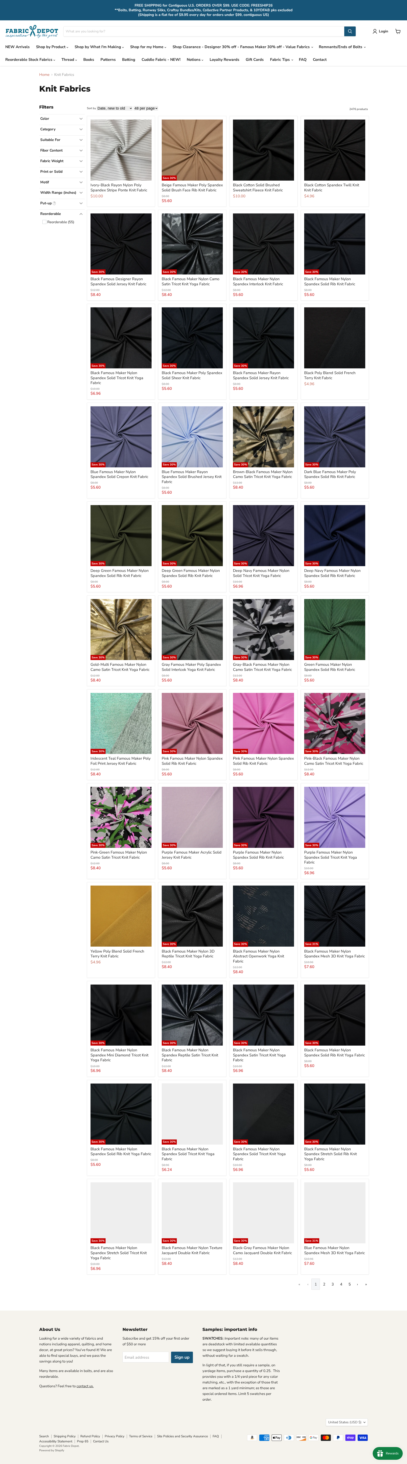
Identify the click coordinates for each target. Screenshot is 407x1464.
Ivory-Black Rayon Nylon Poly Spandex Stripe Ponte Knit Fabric (119, 187)
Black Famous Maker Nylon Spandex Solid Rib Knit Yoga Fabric (334, 1053)
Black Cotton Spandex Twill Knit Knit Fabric (331, 187)
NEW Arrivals (17, 46)
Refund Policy (90, 1436)
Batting (128, 59)
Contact (320, 59)
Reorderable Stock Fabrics (29, 59)
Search (44, 1436)
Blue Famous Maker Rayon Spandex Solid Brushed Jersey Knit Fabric (192, 476)
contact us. (85, 1386)
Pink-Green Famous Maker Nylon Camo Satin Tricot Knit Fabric (119, 855)
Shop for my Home (147, 46)
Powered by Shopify (51, 1450)
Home (44, 74)
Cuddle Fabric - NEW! (161, 59)
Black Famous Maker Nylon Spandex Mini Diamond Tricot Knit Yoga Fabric (119, 1055)
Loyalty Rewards (224, 59)
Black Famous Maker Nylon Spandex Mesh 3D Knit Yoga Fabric (334, 954)
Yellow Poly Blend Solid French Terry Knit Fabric (117, 954)
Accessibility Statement (55, 1441)
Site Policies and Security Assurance (182, 1436)
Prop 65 (82, 1441)
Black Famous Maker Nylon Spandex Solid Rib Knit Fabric (329, 281)
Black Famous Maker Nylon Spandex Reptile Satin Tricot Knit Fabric (190, 1055)
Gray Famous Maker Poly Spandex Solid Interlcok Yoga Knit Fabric (191, 667)
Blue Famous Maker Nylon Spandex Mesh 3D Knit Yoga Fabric (334, 1250)
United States (344, 1422)
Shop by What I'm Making (98, 46)
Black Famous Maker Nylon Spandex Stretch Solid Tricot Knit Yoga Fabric (119, 1252)
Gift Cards (255, 59)
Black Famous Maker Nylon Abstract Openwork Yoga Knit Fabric (258, 956)
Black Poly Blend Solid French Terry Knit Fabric (329, 375)
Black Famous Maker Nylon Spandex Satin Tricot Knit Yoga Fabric (259, 1055)
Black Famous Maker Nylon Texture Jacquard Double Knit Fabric (192, 1250)
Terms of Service (140, 1436)
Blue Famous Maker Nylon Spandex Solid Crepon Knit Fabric (119, 474)
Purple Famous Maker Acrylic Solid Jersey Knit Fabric (192, 855)
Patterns (108, 59)
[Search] (350, 31)
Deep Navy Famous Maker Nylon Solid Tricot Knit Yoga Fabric (261, 573)
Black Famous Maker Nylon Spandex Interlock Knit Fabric (258, 281)
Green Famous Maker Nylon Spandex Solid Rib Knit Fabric (329, 667)
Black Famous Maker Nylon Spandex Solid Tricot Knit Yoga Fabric (117, 377)
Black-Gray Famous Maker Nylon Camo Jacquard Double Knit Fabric (262, 1250)
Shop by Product (51, 46)
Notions (194, 59)
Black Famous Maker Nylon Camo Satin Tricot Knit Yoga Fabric (190, 281)
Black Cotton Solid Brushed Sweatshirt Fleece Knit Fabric (258, 187)
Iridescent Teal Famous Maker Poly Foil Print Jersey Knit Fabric (121, 761)
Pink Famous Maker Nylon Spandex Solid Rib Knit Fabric (192, 761)
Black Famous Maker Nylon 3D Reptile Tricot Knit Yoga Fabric (188, 954)
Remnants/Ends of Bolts (341, 46)
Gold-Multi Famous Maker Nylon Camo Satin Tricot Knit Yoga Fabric (120, 667)
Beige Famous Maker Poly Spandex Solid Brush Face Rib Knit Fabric (192, 187)
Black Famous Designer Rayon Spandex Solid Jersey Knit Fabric (118, 281)
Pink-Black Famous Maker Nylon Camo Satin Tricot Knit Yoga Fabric (333, 761)
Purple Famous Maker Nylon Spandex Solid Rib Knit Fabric (258, 855)
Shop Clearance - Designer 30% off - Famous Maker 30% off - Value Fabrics (242, 46)
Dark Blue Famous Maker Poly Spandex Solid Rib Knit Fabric (330, 474)
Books (88, 59)
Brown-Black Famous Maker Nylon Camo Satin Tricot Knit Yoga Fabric (263, 474)
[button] (381, 31)
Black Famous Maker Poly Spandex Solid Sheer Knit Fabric (192, 375)
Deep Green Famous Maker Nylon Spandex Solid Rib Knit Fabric (120, 573)
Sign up (182, 1357)
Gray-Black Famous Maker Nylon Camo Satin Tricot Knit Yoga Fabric (262, 667)
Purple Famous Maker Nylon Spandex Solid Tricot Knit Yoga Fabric (330, 857)
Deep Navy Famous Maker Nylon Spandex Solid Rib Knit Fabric (332, 573)
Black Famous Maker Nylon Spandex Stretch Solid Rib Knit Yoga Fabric (330, 1154)
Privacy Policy (114, 1436)
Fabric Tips (280, 59)
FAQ (303, 59)
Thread (68, 59)
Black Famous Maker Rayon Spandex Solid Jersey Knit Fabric (261, 375)
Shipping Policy (65, 1436)
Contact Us (101, 1441)
